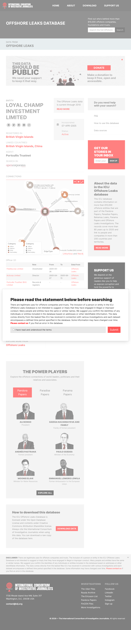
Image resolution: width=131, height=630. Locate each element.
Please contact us (19, 323)
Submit (114, 329)
